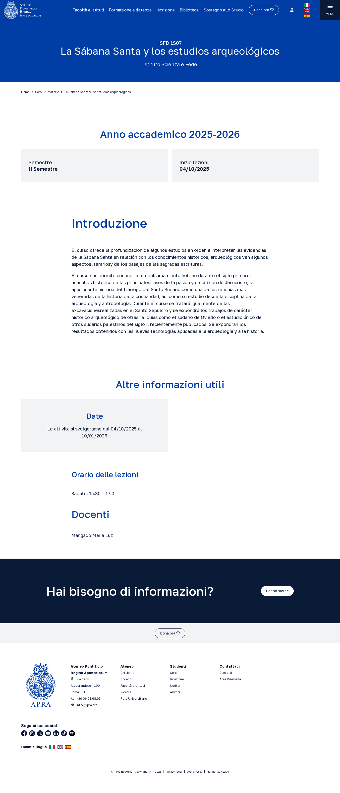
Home (25, 92)
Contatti (226, 673)
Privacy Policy (174, 771)
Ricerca (125, 692)
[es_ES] (307, 16)
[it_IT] (307, 5)
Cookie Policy (194, 771)
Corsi (38, 92)
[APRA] (36, 10)
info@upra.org (87, 705)
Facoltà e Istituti (88, 9)
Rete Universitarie (133, 698)
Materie (53, 92)
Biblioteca (189, 9)
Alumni (175, 692)
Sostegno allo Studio (224, 9)
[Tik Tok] (64, 733)
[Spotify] (72, 733)
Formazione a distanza (130, 9)
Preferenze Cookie (218, 771)
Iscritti (175, 685)
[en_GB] (307, 10)
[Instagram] (32, 733)
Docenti (126, 679)
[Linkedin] (56, 733)
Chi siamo (127, 673)
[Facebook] (24, 733)
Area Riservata (230, 679)
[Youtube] (48, 733)
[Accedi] (291, 10)
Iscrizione (166, 9)
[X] (40, 733)
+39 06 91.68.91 (88, 698)
